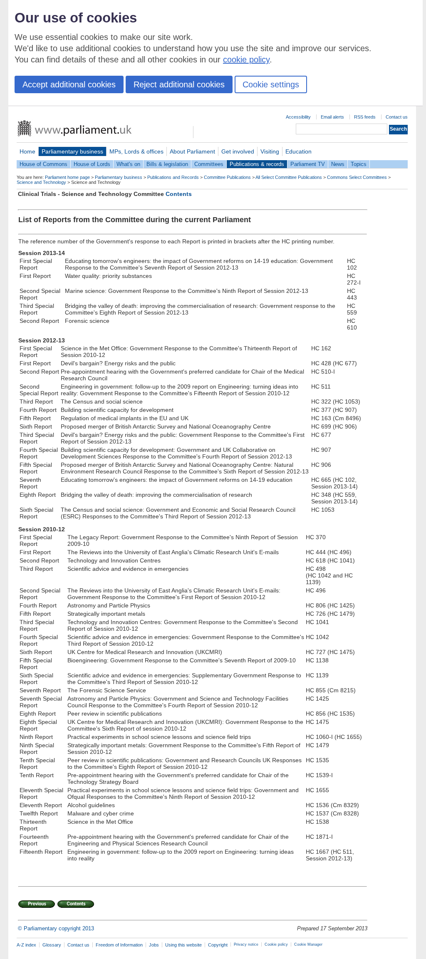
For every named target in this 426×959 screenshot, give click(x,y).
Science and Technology (41, 182)
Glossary (51, 944)
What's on (128, 164)
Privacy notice (246, 944)
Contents (179, 194)
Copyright (218, 944)
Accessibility (298, 116)
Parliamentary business (72, 151)
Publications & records (257, 164)
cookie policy (246, 59)
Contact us (397, 116)
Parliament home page (67, 177)
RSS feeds (365, 116)
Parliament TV (307, 164)
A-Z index (26, 944)
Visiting (269, 151)
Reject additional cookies (179, 84)
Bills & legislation (167, 164)
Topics (359, 164)
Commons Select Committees (357, 177)
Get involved (237, 151)
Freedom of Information (119, 944)
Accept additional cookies (69, 84)
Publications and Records (173, 177)
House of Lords (92, 164)
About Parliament (192, 151)
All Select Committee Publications (288, 177)
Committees (208, 164)
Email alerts (332, 116)
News (337, 164)
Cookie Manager (308, 944)
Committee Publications (227, 177)
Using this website (183, 944)
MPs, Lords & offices (136, 151)
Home (27, 151)
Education (298, 151)
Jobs (154, 944)
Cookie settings (271, 84)
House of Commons (43, 164)
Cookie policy (276, 944)
